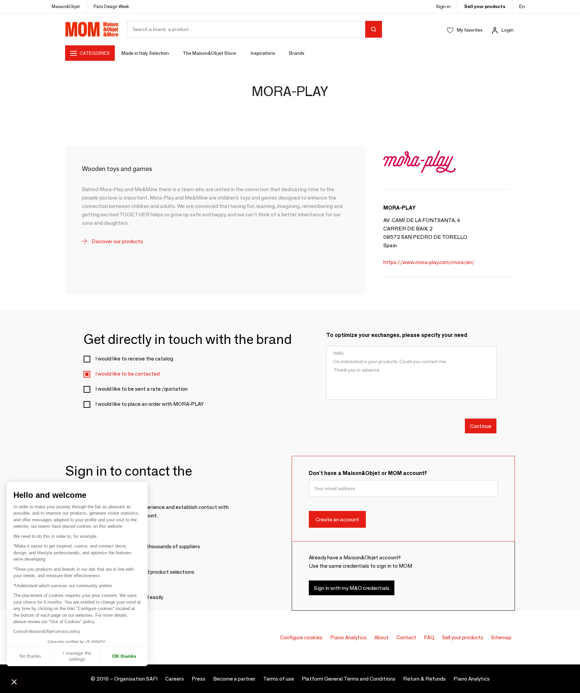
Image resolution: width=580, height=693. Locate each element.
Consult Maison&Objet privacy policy (46, 631)
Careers (174, 679)
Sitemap (501, 637)
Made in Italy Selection (145, 53)
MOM (92, 29)
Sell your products (484, 6)
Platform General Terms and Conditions (348, 679)
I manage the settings (77, 656)
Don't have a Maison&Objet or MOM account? (368, 473)
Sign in (443, 6)
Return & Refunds (424, 679)
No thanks (30, 656)
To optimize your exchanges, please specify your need (396, 335)
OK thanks (124, 656)
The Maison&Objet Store (210, 53)
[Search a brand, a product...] (373, 29)
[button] (14, 682)
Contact (406, 637)
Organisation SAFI (135, 679)
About (381, 637)
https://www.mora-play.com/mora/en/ (428, 262)
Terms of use (278, 679)
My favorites (470, 30)
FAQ (429, 637)
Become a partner (234, 679)
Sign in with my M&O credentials (351, 587)
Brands (296, 53)
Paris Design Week (111, 6)
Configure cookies (301, 637)
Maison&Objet (66, 6)
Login (507, 30)
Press (198, 679)
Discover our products (117, 241)
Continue (480, 426)
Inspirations (263, 53)
